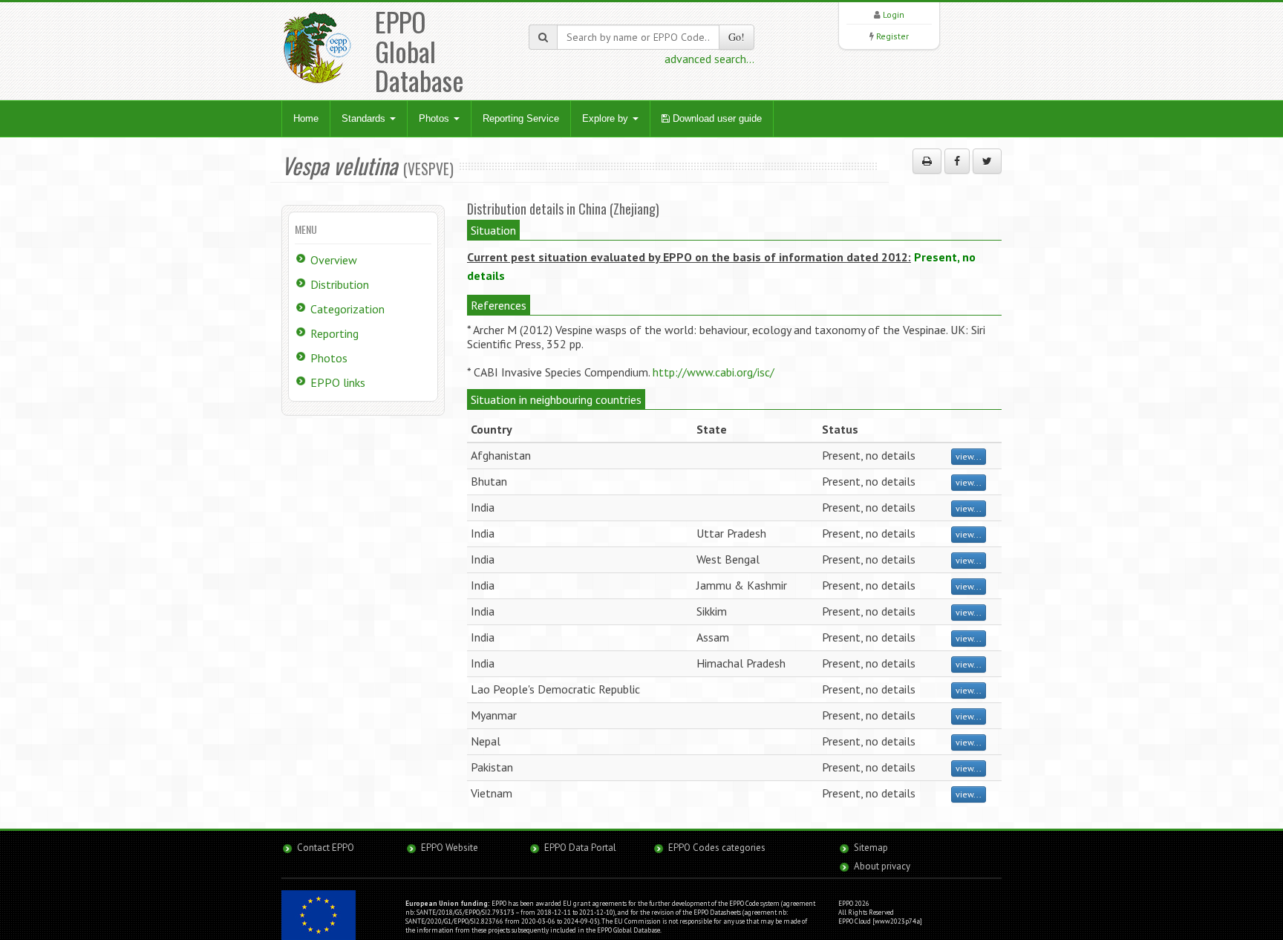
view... (969, 456)
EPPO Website (449, 847)
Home (306, 118)
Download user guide (716, 118)
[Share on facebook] (957, 161)
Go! (736, 37)
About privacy (882, 866)
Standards (365, 118)
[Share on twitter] (987, 161)
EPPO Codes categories (716, 847)
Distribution (339, 284)
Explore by (606, 118)
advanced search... (709, 58)
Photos (435, 118)
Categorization (347, 308)
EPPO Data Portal (580, 847)
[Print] (927, 161)
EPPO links (337, 382)
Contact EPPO (325, 847)
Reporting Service (521, 118)
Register (892, 36)
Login (893, 14)
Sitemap (871, 847)
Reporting (334, 333)
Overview (333, 259)
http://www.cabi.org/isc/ (713, 372)
